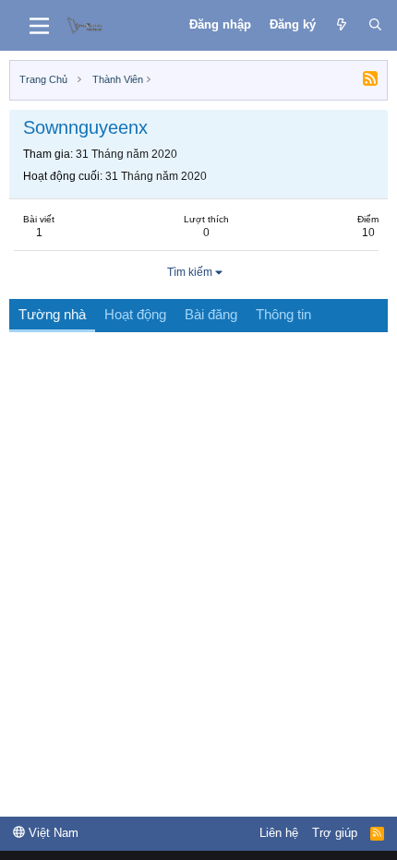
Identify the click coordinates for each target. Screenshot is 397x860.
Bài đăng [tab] (211, 314)
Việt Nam (51, 833)
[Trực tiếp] (342, 25)
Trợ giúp (334, 833)
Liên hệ (278, 833)
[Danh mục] (39, 25)
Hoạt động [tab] (135, 314)
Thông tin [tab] (283, 314)
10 (368, 232)
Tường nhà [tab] (52, 314)
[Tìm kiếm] (375, 25)
